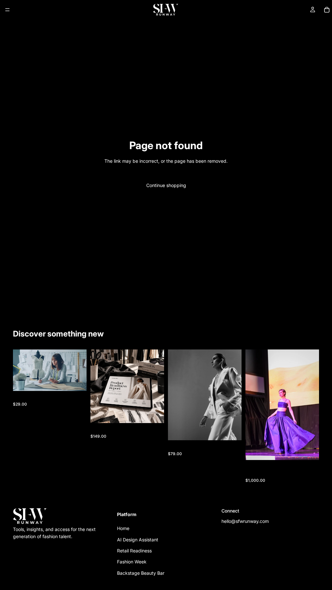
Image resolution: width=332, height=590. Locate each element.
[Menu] (7, 9)
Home (123, 528)
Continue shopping (166, 185)
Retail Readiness (134, 550)
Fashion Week (132, 561)
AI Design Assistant (137, 539)
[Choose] (309, 450)
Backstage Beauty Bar (140, 572)
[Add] (76, 381)
